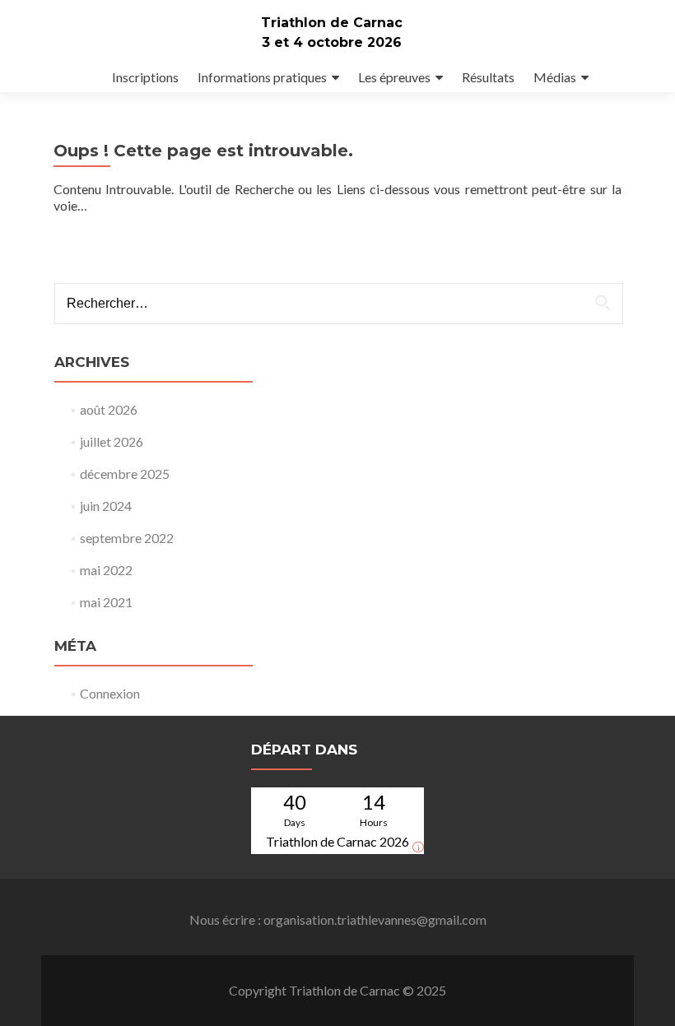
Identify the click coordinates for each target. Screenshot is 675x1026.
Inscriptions (145, 77)
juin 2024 (106, 505)
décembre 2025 (125, 473)
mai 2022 (106, 570)
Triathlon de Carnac (332, 22)
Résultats (488, 77)
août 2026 (108, 409)
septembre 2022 (127, 537)
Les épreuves (394, 77)
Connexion (110, 693)
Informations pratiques (262, 77)
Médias (554, 77)
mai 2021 (106, 602)
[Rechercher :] (337, 303)
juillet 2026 (111, 441)
